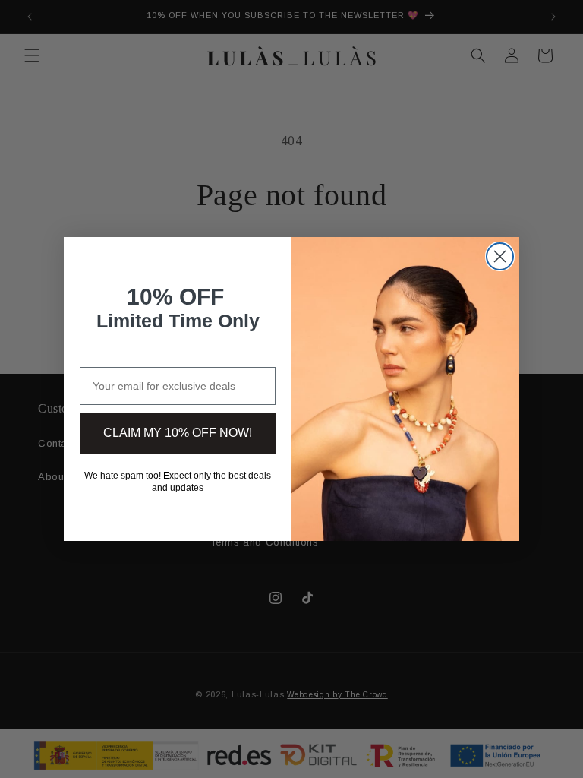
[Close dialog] (500, 256)
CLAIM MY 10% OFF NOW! (177, 432)
